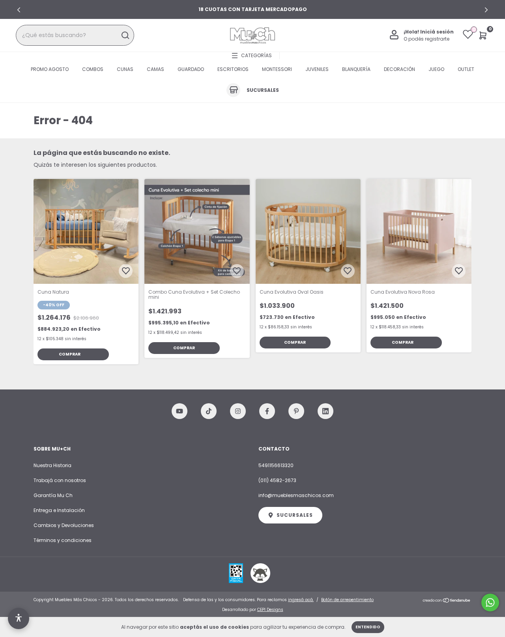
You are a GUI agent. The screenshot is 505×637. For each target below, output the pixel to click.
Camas (155, 69)
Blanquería (356, 69)
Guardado (191, 69)
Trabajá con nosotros (60, 480)
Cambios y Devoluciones (64, 525)
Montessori (277, 69)
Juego (436, 69)
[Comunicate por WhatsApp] (490, 602)
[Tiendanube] (446, 601)
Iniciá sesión (437, 31)
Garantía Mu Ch (53, 495)
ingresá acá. (301, 600)
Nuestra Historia (52, 465)
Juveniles (317, 69)
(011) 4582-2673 (277, 480)
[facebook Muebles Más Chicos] (267, 411)
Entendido (367, 627)
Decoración (399, 69)
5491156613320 (276, 465)
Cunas (125, 69)
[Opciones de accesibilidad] (18, 618)
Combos (92, 69)
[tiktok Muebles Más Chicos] (209, 411)
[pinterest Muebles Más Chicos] (296, 411)
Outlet (466, 69)
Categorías (256, 55)
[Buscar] (124, 35)
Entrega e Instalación (59, 510)
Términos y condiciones (63, 540)
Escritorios (233, 69)
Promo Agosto (50, 69)
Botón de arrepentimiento (347, 600)
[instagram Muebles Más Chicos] (238, 411)
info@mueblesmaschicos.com (296, 495)
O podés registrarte (426, 38)
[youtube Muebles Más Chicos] (179, 411)
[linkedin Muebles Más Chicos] (325, 411)
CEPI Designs (270, 610)
